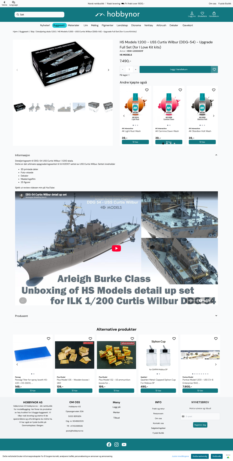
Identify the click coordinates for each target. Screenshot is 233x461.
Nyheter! (45, 25)
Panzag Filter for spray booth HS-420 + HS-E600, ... (31, 381)
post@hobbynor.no (74, 431)
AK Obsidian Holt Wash (200, 131)
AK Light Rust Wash (131, 131)
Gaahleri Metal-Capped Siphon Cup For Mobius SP (158, 381)
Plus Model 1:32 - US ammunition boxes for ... (114, 381)
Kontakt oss (158, 423)
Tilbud (116, 417)
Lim (86, 25)
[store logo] (117, 14)
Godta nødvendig (200, 456)
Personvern (158, 413)
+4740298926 (76, 426)
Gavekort (188, 25)
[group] (33, 364)
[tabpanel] (135, 116)
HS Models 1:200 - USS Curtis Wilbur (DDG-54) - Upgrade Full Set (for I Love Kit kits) (97, 31)
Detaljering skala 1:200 (46, 31)
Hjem (15, 31)
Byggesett (24, 31)
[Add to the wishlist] (146, 90)
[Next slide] (108, 70)
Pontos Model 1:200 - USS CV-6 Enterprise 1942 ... (198, 381)
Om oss (212, 3)
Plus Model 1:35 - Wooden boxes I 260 (73, 381)
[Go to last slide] (17, 107)
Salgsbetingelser (158, 428)
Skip (33, 31)
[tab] (163, 143)
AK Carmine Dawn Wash (167, 131)
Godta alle (217, 456)
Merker (116, 412)
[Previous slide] (17, 70)
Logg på (116, 407)
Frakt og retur (158, 408)
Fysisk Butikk (224, 3)
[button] (214, 69)
